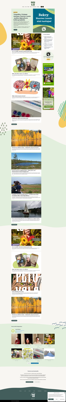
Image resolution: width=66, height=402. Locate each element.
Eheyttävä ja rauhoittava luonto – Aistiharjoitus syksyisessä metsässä (25, 147)
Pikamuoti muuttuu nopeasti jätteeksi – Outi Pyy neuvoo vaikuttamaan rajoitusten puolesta (48, 37)
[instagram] (43, 6)
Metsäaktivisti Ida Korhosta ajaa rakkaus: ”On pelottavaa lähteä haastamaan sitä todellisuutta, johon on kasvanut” (48, 40)
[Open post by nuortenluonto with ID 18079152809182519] (27, 339)
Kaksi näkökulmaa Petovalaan (18, 291)
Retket (28, 6)
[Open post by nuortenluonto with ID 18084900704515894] (16, 339)
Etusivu (23, 6)
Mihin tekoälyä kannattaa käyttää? (18, 95)
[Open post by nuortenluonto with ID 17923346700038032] (49, 339)
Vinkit (31, 6)
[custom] (41, 6)
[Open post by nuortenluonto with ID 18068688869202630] (27, 353)
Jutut (26, 6)
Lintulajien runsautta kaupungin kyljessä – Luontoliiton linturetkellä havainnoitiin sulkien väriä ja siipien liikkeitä (25, 195)
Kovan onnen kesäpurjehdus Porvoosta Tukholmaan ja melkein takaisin (25, 218)
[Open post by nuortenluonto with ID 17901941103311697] (38, 339)
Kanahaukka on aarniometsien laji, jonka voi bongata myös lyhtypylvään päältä (48, 47)
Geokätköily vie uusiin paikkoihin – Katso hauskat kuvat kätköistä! (48, 45)
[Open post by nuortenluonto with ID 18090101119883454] (49, 353)
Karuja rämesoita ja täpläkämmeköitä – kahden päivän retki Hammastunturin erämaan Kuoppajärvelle (23, 171)
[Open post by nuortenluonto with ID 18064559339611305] (16, 353)
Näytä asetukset (62, 399)
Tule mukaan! (34, 6)
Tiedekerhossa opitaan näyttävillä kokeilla (20, 118)
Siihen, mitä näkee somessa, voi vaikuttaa (20, 73)
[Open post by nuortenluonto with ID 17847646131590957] (38, 353)
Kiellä (56, 399)
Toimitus (38, 6)
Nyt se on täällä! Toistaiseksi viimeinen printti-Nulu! (22, 51)
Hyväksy (51, 399)
